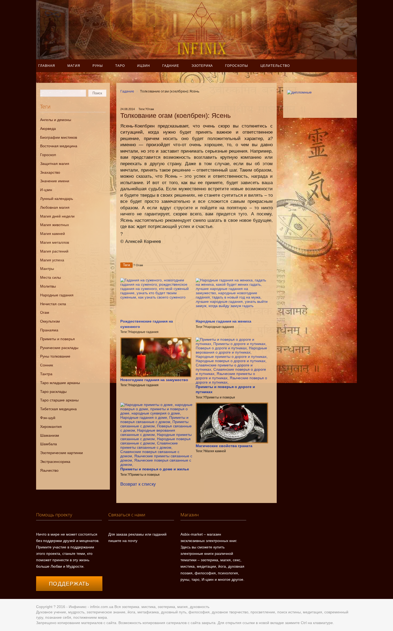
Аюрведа (48, 128)
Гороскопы (236, 66)
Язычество (49, 470)
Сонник (46, 365)
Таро (120, 66)
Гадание (170, 66)
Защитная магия (54, 163)
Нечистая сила (53, 304)
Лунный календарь (56, 198)
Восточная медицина (58, 146)
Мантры (47, 268)
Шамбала (48, 444)
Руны (98, 66)
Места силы (50, 277)
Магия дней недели (57, 216)
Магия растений (54, 251)
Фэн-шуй (47, 418)
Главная (46, 66)
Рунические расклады (59, 348)
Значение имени (54, 181)
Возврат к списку (138, 484)
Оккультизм (50, 321)
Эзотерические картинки (61, 453)
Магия (73, 66)
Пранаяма (49, 330)
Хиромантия (51, 426)
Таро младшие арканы (60, 383)
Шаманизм (49, 435)
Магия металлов (54, 242)
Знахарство (50, 172)
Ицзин (143, 66)
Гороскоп (48, 155)
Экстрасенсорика (55, 461)
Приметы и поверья (57, 339)
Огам (44, 312)
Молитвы (48, 286)
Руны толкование (55, 356)
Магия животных (54, 225)
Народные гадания (57, 295)
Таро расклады (53, 391)
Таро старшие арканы (59, 400)
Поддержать (69, 584)
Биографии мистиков (58, 137)
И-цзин (46, 190)
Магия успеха (52, 260)
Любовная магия (55, 207)
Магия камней (52, 233)
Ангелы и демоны (55, 120)
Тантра (46, 374)
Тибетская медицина (58, 409)
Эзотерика (202, 66)
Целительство (275, 66)
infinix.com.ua (101, 607)
